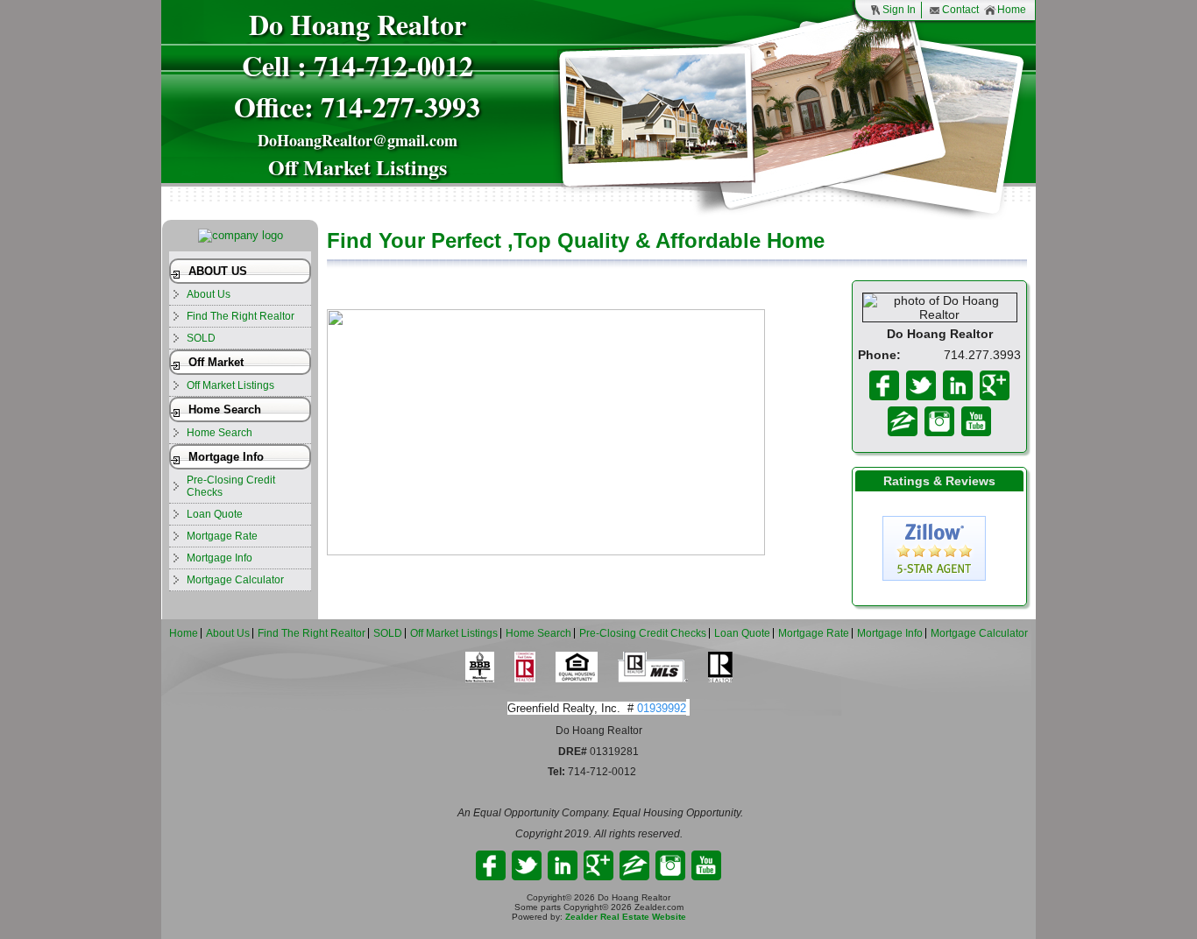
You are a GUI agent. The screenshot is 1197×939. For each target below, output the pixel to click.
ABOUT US (217, 271)
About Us (208, 294)
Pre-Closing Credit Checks (231, 486)
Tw (921, 385)
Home (1011, 10)
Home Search (224, 409)
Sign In (899, 10)
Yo (976, 421)
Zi (902, 421)
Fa (884, 385)
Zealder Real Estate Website (625, 916)
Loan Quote (215, 514)
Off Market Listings (230, 385)
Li (958, 385)
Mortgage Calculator (235, 580)
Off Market (216, 362)
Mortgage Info (226, 456)
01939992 (661, 708)
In (939, 421)
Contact (960, 10)
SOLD (201, 338)
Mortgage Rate (222, 536)
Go (994, 385)
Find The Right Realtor (240, 316)
